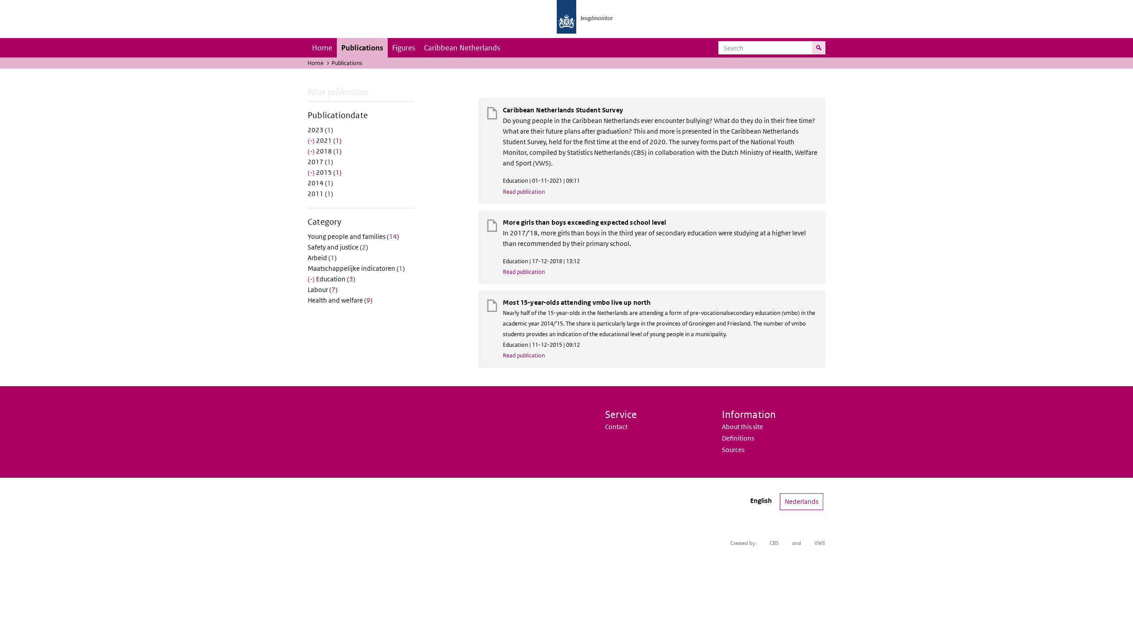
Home (322, 48)
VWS (819, 543)
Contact (616, 426)
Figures (403, 48)
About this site (742, 426)
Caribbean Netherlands (462, 48)
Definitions (738, 438)
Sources (733, 449)
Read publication (524, 192)
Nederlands (801, 501)
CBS (774, 543)
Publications (362, 48)
